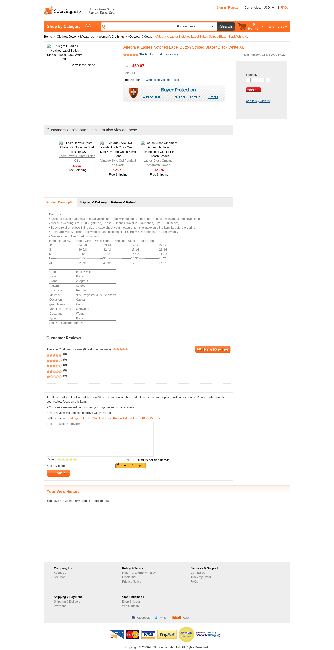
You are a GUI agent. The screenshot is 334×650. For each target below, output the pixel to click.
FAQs (284, 7)
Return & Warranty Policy (139, 572)
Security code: (56, 466)
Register (233, 7)
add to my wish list (258, 101)
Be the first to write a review (158, 54)
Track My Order (201, 577)
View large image (83, 65)
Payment (60, 606)
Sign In (221, 7)
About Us (60, 572)
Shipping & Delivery (67, 601)
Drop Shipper (131, 601)
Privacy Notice (131, 581)
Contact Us (198, 572)
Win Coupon (130, 606)
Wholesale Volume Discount (164, 80)
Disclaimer (129, 577)
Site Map (60, 577)
